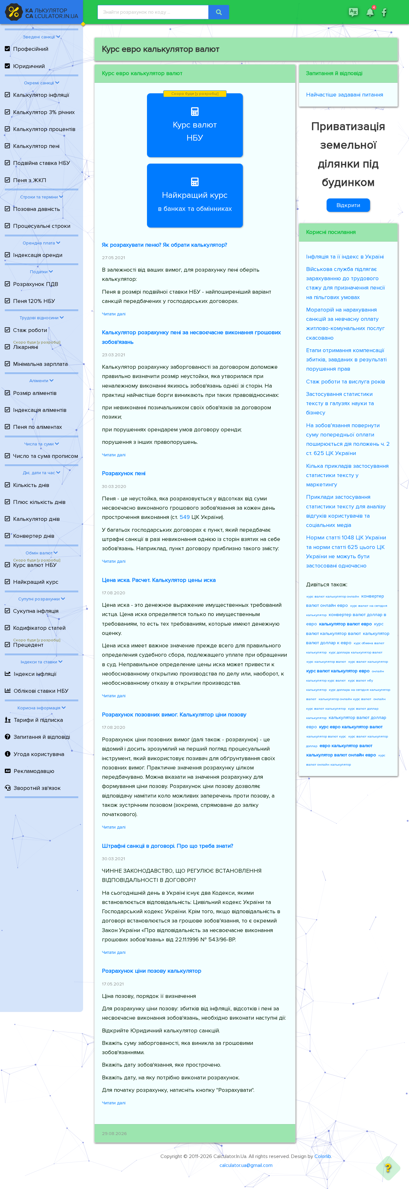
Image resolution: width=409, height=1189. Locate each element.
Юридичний (29, 66)
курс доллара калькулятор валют (355, 652)
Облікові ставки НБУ (41, 690)
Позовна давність (36, 208)
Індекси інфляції (35, 673)
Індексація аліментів (39, 409)
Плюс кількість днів (39, 502)
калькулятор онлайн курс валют (345, 699)
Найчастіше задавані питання (344, 94)
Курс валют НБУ (35, 564)
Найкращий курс (35, 581)
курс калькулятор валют (326, 662)
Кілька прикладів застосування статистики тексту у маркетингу (347, 475)
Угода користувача (39, 754)
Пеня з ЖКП (29, 180)
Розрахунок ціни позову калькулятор (151, 970)
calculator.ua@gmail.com (246, 1165)
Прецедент (28, 644)
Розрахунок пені (123, 473)
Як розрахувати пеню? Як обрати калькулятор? (164, 244)
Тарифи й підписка (38, 719)
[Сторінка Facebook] (384, 11)
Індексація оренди (37, 255)
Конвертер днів (33, 535)
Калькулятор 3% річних (44, 112)
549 (185, 517)
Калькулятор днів (36, 518)
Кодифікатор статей (39, 627)
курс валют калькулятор (368, 662)
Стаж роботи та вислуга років (345, 381)
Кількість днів (31, 485)
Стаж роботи (30, 330)
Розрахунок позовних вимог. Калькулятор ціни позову (174, 714)
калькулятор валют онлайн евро (341, 755)
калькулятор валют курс (326, 736)
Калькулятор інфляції (41, 94)
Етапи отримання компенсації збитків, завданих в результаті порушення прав (346, 360)
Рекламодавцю (34, 771)
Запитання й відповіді (42, 736)
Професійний (30, 48)
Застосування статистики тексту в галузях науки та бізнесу (340, 403)
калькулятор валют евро (345, 624)
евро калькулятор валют (346, 745)
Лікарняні (25, 347)
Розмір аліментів (35, 393)
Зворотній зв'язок (37, 787)
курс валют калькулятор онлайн (332, 596)
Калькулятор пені (36, 146)
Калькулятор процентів (44, 129)
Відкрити (348, 205)
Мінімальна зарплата (40, 363)
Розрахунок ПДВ (35, 284)
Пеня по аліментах (37, 426)
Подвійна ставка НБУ (41, 162)
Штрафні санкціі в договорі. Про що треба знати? (167, 845)
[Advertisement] (41, 906)
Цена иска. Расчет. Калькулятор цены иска (159, 579)
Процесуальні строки (41, 225)
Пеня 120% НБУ (34, 301)
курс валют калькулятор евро (338, 671)
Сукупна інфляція (35, 610)
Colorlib (322, 1156)
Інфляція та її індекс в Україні (345, 256)
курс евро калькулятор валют (350, 727)
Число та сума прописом (45, 455)
